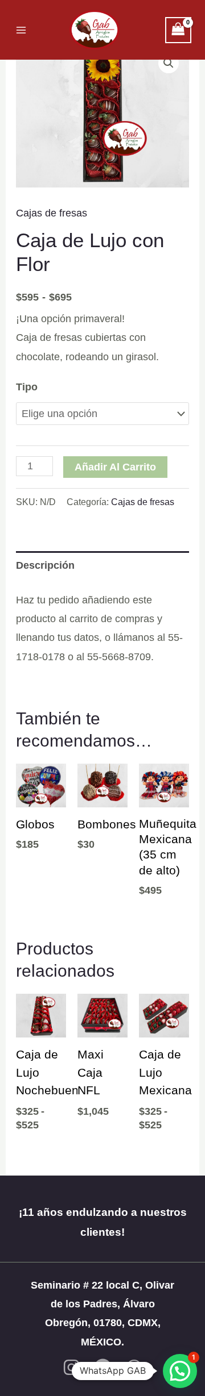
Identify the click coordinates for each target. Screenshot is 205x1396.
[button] (168, 63)
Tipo (27, 387)
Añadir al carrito (115, 467)
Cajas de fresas (51, 213)
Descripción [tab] (45, 565)
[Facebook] (103, 1367)
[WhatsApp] (134, 1367)
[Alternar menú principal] (21, 30)
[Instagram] (71, 1367)
